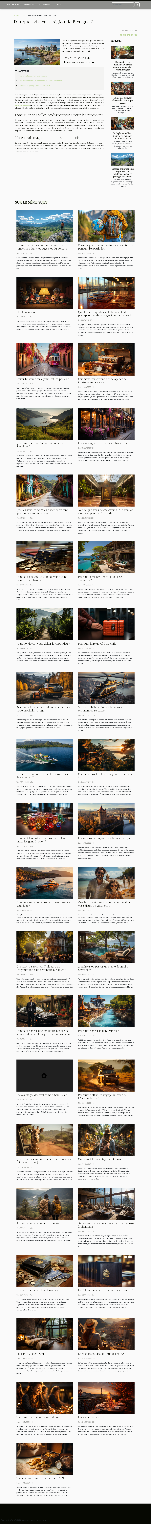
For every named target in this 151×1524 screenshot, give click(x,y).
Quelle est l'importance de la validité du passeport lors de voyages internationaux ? (104, 313)
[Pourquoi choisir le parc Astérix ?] (106, 1011)
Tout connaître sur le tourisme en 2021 (40, 1478)
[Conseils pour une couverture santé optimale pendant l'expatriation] (106, 225)
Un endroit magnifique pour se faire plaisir (34, 85)
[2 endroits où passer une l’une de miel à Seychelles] (106, 947)
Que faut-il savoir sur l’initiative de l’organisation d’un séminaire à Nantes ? (41, 968)
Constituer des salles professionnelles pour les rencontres (40, 80)
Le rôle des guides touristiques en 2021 (102, 1353)
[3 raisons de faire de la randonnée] (44, 1203)
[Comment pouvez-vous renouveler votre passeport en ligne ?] (44, 557)
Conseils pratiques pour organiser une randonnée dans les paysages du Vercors (123, 173)
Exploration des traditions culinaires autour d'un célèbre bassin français (122, 66)
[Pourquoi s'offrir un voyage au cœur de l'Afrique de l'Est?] (106, 1075)
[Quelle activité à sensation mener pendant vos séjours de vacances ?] (106, 882)
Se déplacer (44, 4)
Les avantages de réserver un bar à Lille (103, 443)
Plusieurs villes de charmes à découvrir (33, 76)
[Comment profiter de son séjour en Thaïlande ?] (106, 754)
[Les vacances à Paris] (106, 1397)
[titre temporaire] (44, 292)
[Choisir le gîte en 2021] (44, 1334)
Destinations (13, 4)
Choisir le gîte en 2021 (30, 1353)
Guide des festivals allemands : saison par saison (122, 100)
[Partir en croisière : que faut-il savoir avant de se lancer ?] (44, 754)
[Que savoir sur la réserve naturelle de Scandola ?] (44, 423)
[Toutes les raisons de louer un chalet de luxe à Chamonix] (106, 1203)
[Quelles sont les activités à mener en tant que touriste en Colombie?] (44, 490)
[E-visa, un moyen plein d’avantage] (44, 1270)
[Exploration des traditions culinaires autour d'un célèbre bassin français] (122, 52)
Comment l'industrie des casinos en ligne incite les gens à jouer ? (41, 840)
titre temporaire (26, 312)
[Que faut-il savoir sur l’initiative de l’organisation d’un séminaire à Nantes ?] (44, 947)
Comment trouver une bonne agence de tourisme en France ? (102, 380)
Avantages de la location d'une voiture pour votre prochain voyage (43, 709)
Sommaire (23, 71)
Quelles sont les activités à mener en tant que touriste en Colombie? (42, 511)
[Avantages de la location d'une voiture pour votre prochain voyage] (44, 687)
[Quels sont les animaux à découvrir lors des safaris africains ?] (44, 1139)
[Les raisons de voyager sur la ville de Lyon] (106, 818)
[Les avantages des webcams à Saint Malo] (44, 1075)
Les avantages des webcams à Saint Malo (41, 1095)
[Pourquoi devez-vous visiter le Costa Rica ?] (44, 624)
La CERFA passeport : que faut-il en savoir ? (105, 1290)
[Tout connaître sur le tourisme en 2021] (44, 1458)
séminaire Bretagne (22, 105)
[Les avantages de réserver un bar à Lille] (106, 423)
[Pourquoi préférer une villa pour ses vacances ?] (106, 557)
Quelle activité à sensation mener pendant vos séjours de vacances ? (104, 904)
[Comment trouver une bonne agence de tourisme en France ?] (106, 359)
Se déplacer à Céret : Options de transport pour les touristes (123, 136)
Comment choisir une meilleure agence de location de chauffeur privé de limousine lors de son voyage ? (44, 1034)
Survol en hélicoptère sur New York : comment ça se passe (101, 709)
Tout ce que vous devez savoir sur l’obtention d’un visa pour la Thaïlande (106, 511)
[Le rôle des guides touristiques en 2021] (106, 1334)
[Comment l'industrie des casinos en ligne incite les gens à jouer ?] (44, 818)
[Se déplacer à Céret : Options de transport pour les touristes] (122, 123)
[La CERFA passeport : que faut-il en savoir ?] (106, 1270)
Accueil (16, 15)
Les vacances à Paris (91, 1417)
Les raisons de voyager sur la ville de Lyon (104, 838)
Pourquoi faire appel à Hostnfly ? (98, 643)
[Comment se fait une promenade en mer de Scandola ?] (44, 882)
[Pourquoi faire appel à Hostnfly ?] (106, 624)
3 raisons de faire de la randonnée (37, 1223)
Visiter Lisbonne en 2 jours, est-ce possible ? (43, 379)
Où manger (29, 4)
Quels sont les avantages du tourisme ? (102, 1159)
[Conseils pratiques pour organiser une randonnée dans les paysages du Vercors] (122, 159)
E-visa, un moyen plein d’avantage (37, 1290)
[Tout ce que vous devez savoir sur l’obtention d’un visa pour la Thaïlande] (106, 490)
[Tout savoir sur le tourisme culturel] (44, 1397)
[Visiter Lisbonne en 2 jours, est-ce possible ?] (44, 359)
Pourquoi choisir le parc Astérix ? (98, 1030)
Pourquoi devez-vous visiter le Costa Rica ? (43, 643)
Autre (58, 4)
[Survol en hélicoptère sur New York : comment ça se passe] (106, 687)
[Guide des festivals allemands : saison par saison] (122, 88)
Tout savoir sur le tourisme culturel (38, 1417)
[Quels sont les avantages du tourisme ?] (106, 1139)
